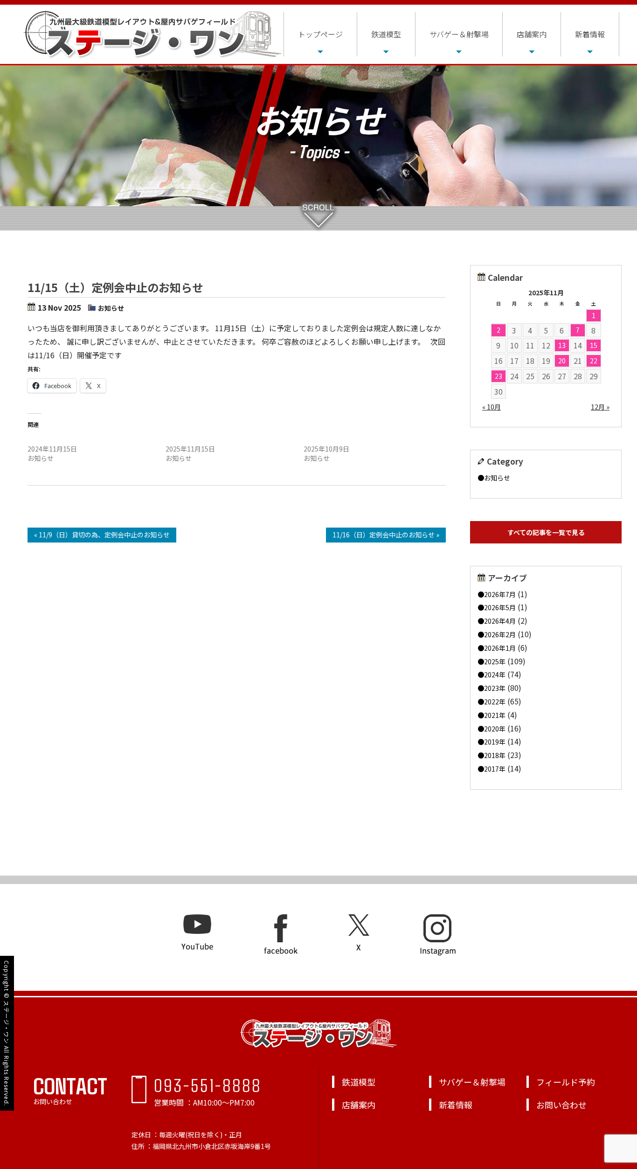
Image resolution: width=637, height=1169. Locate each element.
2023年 (494, 688)
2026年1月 (500, 648)
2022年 (494, 701)
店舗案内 (532, 34)
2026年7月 (500, 594)
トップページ (320, 34)
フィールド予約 (565, 1082)
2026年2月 (500, 634)
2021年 (494, 715)
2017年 (494, 768)
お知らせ (111, 308)
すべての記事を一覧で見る (546, 532)
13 (562, 345)
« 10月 (491, 406)
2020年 (494, 728)
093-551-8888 (208, 1085)
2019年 (494, 741)
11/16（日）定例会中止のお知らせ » (385, 534)
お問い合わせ (561, 1105)
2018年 (494, 755)
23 (498, 376)
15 (593, 345)
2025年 (494, 661)
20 (562, 360)
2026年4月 (500, 621)
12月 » (600, 406)
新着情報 (590, 34)
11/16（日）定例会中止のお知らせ (217, 439)
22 (593, 360)
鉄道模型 (386, 34)
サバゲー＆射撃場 (459, 34)
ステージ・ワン (7, 1022)
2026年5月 (500, 607)
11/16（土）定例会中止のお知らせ (79, 439)
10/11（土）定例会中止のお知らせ (355, 439)
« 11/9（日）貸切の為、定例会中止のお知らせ (102, 534)
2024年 (494, 674)
